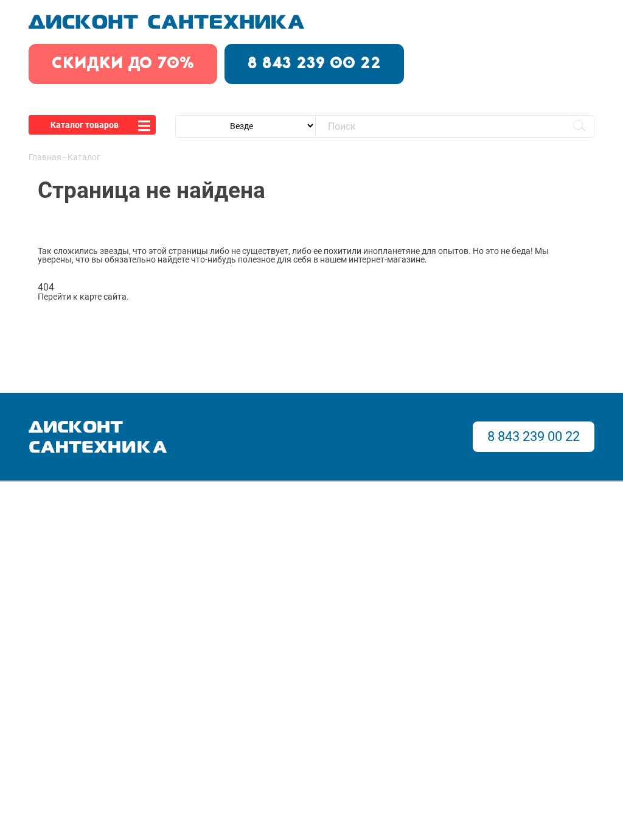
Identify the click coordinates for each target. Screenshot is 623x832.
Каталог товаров (84, 125)
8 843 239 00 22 (314, 64)
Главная (45, 157)
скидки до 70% (123, 64)
